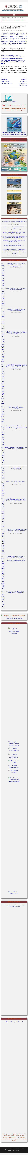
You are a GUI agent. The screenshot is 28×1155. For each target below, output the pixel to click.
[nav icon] (14, 15)
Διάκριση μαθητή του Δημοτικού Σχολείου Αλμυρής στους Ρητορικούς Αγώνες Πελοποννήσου (16, 407)
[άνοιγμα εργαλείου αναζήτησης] (25, 8)
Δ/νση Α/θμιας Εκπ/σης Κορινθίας (14, 618)
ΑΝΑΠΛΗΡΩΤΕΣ (20, 30)
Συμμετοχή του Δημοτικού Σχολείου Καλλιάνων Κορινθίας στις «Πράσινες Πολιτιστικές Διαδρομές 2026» (16, 427)
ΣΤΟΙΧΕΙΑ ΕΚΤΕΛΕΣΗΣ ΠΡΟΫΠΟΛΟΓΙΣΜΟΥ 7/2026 (14, 232)
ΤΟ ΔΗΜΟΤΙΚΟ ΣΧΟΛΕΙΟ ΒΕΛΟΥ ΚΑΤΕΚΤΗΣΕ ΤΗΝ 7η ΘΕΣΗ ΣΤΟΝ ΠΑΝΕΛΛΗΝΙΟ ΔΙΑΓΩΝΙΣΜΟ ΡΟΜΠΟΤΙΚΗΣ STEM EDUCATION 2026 (16, 531)
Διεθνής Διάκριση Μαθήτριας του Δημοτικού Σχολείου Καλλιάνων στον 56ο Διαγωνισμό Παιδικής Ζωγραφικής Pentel (16, 265)
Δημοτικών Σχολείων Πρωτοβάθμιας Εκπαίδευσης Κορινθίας (14, 133)
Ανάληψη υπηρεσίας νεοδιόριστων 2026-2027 (14, 245)
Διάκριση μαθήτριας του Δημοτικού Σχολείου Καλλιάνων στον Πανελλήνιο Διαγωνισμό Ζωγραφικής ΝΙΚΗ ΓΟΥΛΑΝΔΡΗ (16, 309)
